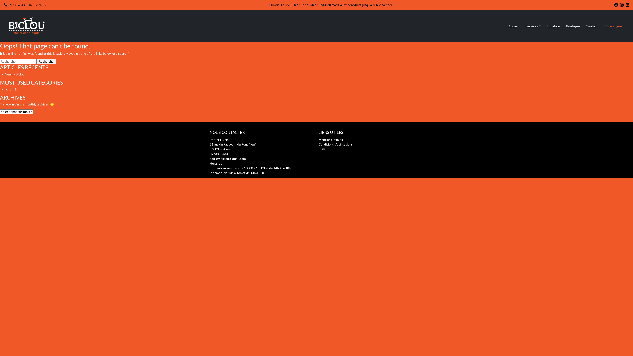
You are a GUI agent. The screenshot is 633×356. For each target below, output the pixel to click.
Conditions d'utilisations (335, 144)
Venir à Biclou (14, 74)
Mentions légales (330, 140)
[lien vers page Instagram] (622, 5)
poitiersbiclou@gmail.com (228, 159)
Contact (592, 26)
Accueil (514, 26)
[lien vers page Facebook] (616, 5)
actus (9, 89)
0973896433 (219, 154)
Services (532, 26)
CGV (321, 149)
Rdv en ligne (613, 26)
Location (553, 26)
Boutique (573, 26)
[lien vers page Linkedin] (627, 5)
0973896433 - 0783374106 (27, 5)
